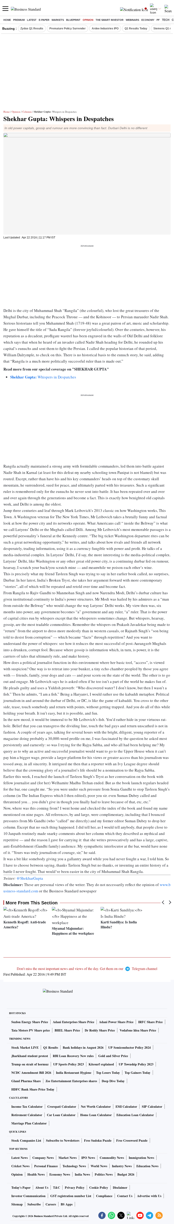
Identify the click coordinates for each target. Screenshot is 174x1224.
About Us (41, 1187)
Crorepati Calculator (61, 1106)
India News (82, 1174)
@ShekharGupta (30, 878)
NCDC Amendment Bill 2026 (31, 1072)
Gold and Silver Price (113, 1055)
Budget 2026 (125, 1174)
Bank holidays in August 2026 (83, 1047)
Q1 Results (50, 1047)
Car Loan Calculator (61, 1114)
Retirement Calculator (26, 1114)
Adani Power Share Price (116, 1022)
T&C (56, 1187)
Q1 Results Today (136, 28)
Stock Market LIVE (25, 1047)
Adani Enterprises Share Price (73, 1022)
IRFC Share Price (150, 1022)
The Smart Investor (109, 20)
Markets (58, 20)
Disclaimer (120, 1187)
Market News (67, 1157)
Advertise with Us (149, 1195)
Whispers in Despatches (43, 377)
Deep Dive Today (113, 1081)
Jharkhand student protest (29, 1055)
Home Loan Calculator (96, 1114)
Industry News (122, 1166)
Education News (147, 1166)
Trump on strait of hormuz (29, 1064)
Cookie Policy (98, 1187)
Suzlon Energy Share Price (29, 1022)
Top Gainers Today (137, 1072)
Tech (165, 19)
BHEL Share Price (67, 1030)
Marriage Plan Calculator (29, 1123)
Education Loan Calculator (135, 1114)
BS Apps (66, 1204)
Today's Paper (21, 1187)
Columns (27, 111)
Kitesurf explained (101, 1064)
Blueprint (73, 20)
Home (7, 20)
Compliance (104, 1195)
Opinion (88, 20)
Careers (51, 1204)
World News (99, 1166)
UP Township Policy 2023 (136, 1064)
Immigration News (141, 1157)
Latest (31, 20)
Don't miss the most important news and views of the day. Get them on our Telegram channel (87, 968)
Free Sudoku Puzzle (97, 1140)
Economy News (59, 1174)
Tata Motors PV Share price (30, 1030)
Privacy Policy (75, 1187)
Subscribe (34, 1204)
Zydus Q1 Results (31, 28)
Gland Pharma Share (26, 1081)
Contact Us (124, 1195)
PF (158, 20)
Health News (36, 1174)
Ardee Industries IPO (105, 28)
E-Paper (44, 20)
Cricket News (20, 1166)
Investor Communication (28, 1195)
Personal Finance (46, 1166)
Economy (147, 20)
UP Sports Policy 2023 (68, 1064)
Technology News (74, 1166)
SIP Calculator (152, 1106)
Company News (43, 1157)
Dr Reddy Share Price (100, 1030)
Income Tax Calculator (27, 1106)
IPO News (88, 1157)
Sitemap (17, 1204)
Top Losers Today (108, 1072)
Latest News (19, 1157)
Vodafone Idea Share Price (138, 1030)
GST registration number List (70, 1195)
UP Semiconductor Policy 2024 (129, 1047)
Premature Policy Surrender (67, 28)
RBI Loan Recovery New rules (73, 1055)
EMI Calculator (126, 1106)
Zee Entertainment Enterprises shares (71, 1081)
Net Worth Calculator (96, 1106)
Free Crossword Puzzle (131, 1140)
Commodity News (112, 1157)
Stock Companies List (26, 1140)
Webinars (132, 20)
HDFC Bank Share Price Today (32, 1089)
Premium (19, 20)
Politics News (104, 1174)
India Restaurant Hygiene (73, 1072)
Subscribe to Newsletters (62, 1140)
